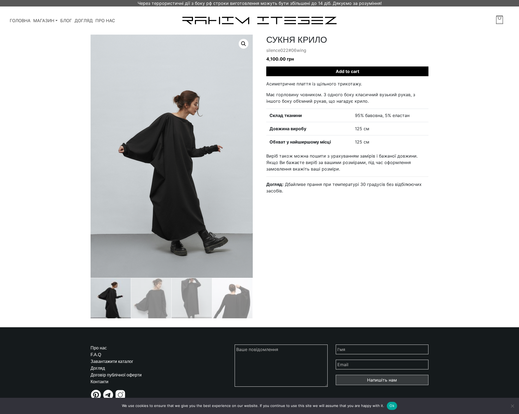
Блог (66, 20)
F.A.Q (96, 354)
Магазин (43, 20)
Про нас (105, 20)
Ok (392, 405)
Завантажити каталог (112, 361)
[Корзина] (499, 19)
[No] (512, 406)
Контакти (99, 381)
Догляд (84, 20)
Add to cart (347, 71)
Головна (20, 20)
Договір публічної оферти (116, 375)
